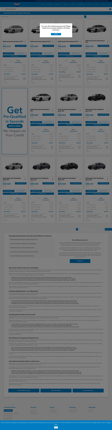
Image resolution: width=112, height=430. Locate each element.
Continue (56, 34)
